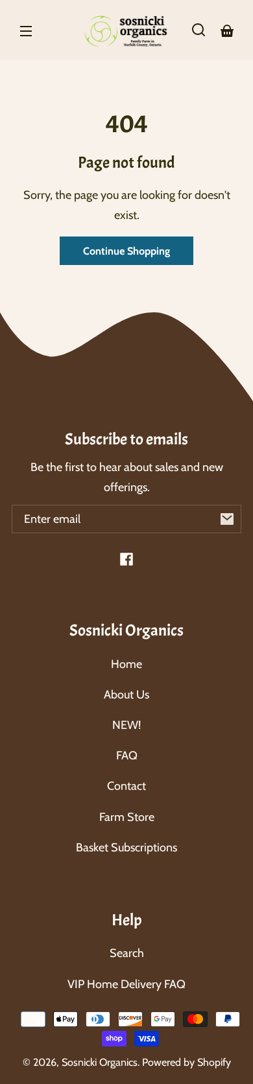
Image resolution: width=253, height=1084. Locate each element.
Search (127, 953)
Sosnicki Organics (100, 1061)
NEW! (126, 725)
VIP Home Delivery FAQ (126, 984)
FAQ (127, 755)
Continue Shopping (126, 250)
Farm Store (126, 817)
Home (126, 664)
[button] (198, 30)
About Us (126, 694)
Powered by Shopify (186, 1061)
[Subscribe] (227, 519)
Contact (126, 786)
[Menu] (26, 30)
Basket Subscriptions (126, 847)
